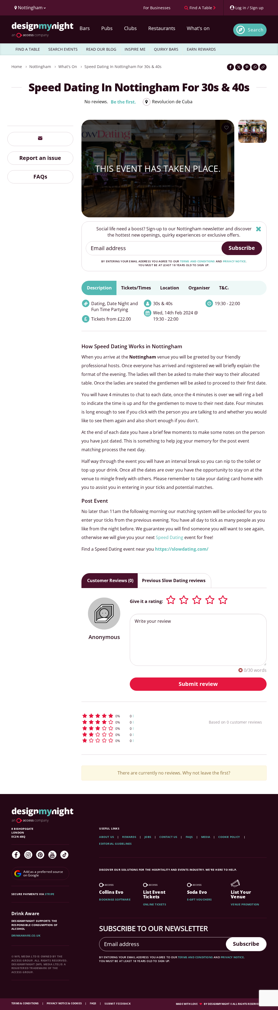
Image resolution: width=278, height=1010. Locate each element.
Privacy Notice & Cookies (64, 1003)
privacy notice (234, 261)
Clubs (130, 28)
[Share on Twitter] (238, 67)
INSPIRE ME (135, 49)
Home (16, 66)
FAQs (40, 176)
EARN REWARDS (201, 49)
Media (205, 837)
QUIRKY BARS (166, 49)
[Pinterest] (40, 855)
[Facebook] (16, 855)
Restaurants (161, 28)
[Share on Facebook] (230, 67)
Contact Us (168, 837)
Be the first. (123, 102)
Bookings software (114, 899)
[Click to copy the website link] (263, 67)
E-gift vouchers (199, 899)
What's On (67, 66)
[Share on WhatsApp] (254, 67)
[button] (133, 716)
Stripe (49, 894)
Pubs (107, 28)
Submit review (198, 684)
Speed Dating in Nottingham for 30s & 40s (123, 66)
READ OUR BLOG (101, 49)
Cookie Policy (229, 837)
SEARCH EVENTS (63, 49)
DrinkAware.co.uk (25, 935)
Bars (85, 28)
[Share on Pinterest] (246, 67)
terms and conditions (197, 261)
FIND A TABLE (27, 49)
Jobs (147, 837)
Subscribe (242, 247)
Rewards (129, 837)
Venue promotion (245, 904)
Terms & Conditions (25, 1003)
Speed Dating (170, 537)
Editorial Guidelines (115, 844)
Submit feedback (118, 1003)
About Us (106, 837)
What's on (198, 28)
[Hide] (258, 229)
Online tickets (154, 904)
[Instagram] (28, 855)
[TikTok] (64, 855)
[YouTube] (52, 855)
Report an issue (40, 158)
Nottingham (40, 66)
